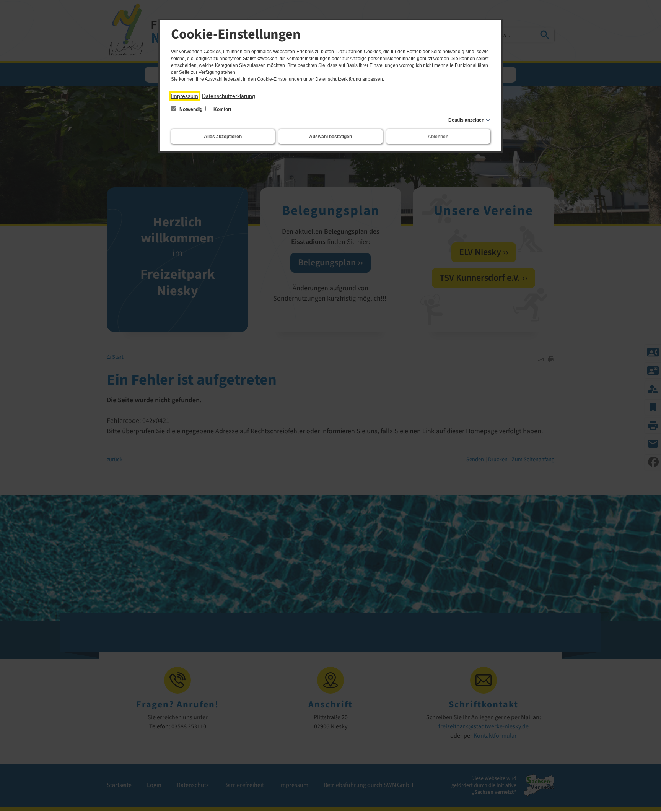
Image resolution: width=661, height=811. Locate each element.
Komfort (221, 109)
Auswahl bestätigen (330, 136)
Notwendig (191, 109)
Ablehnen (438, 136)
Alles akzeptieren (223, 136)
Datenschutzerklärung (228, 96)
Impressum (184, 96)
